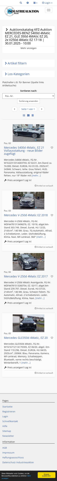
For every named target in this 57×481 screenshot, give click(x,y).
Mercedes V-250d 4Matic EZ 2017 (26, 276)
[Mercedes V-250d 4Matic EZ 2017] (28, 262)
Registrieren (8, 411)
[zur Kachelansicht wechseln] (28, 115)
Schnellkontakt (10, 421)
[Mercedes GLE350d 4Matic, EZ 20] (28, 323)
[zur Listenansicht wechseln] (24, 115)
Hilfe (4, 426)
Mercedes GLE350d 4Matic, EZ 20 (26, 338)
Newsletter (8, 435)
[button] (21, 3)
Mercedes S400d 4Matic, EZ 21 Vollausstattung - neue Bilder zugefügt (24, 151)
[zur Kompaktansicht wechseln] (33, 115)
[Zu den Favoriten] (52, 147)
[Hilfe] (28, 3)
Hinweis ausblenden (46, 475)
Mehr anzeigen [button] (29, 48)
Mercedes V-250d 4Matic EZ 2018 (26, 215)
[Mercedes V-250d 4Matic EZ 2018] (28, 200)
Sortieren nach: (28, 90)
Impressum (8, 452)
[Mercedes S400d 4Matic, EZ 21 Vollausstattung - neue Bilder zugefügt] (28, 133)
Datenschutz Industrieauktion (18, 462)
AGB (4, 447)
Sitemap (6, 431)
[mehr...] (36, 175)
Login (5, 416)
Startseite (7, 406)
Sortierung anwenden (28, 101)
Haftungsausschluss (13, 457)
